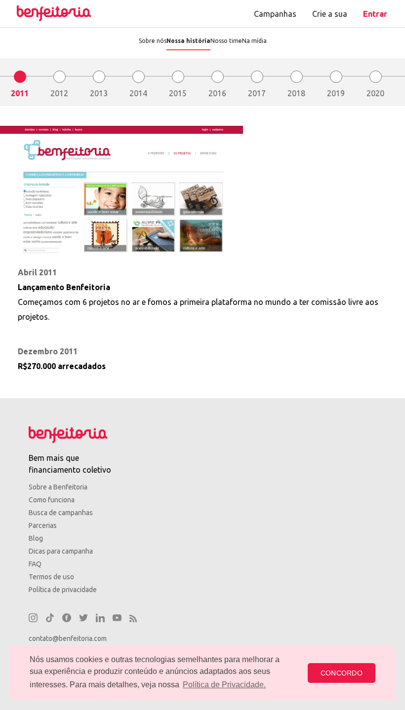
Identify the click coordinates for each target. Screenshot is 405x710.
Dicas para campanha (61, 551)
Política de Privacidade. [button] (224, 684)
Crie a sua (329, 13)
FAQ (35, 564)
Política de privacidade (63, 590)
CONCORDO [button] (342, 673)
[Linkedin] (100, 619)
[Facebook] (66, 619)
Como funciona (52, 500)
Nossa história (188, 40)
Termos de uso (51, 577)
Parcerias (43, 525)
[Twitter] (83, 619)
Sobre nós (152, 40)
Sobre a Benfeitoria (58, 487)
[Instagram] (33, 619)
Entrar (375, 13)
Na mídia (254, 40)
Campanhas (275, 13)
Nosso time (226, 40)
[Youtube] (117, 619)
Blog (36, 538)
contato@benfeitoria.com (68, 638)
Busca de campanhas (61, 513)
